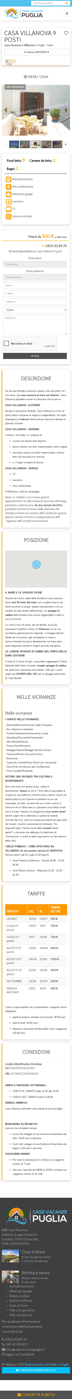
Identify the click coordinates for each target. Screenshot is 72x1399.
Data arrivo (35, 258)
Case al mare (18, 1305)
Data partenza (35, 271)
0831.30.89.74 (56, 246)
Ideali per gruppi (20, 1291)
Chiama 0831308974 (37, 52)
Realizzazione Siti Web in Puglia (47, 1364)
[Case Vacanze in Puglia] (24, 13)
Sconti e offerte (20, 1301)
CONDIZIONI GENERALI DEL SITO (37, 1370)
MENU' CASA (37, 76)
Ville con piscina (20, 1315)
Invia (36, 355)
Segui (9, 63)
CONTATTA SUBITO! (38, 1395)
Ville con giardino (21, 1310)
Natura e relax (19, 1296)
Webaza (11, 1364)
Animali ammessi (21, 1286)
